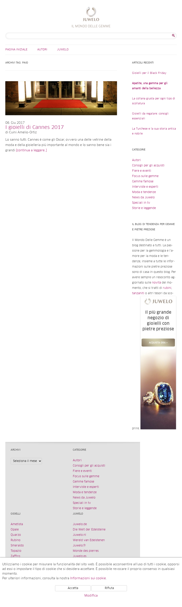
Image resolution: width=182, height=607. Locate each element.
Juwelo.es (79, 556)
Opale (15, 529)
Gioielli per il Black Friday (149, 73)
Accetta (73, 588)
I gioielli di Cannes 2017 (34, 127)
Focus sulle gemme (145, 176)
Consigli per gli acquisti (148, 165)
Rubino (15, 540)
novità (156, 282)
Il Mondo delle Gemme (91, 14)
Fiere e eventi (141, 170)
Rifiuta (109, 588)
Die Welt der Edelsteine (89, 529)
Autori (42, 49)
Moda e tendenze (144, 192)
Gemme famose (142, 181)
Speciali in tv (141, 202)
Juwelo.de (80, 524)
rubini (167, 288)
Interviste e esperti (145, 186)
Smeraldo (17, 545)
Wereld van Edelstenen (89, 540)
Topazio (16, 551)
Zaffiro (15, 556)
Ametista (17, 524)
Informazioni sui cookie (88, 578)
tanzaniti (138, 293)
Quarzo (16, 535)
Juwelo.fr (79, 545)
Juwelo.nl (79, 535)
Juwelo (63, 49)
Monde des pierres (86, 551)
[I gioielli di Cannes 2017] (61, 119)
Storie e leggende (144, 208)
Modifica (91, 595)
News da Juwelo (143, 197)
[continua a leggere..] (31, 150)
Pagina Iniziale (16, 49)
